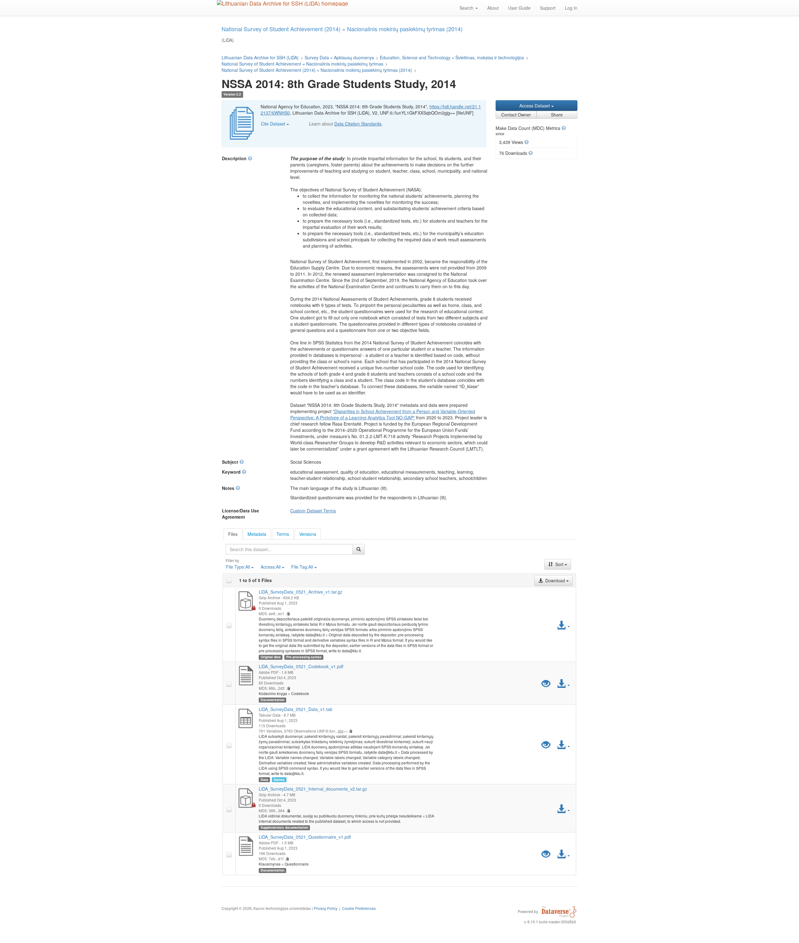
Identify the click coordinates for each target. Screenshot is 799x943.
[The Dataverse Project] (559, 911)
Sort (559, 564)
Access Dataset (535, 105)
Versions (307, 534)
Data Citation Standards (357, 124)
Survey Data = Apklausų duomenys (339, 57)
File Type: (238, 567)
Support (548, 8)
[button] (563, 128)
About (493, 8)
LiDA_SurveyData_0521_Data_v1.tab (295, 709)
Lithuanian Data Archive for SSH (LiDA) (260, 57)
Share (557, 114)
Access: (271, 567)
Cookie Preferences (359, 908)
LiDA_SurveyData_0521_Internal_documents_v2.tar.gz (313, 789)
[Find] (358, 549)
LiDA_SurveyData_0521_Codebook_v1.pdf (301, 666)
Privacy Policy (325, 908)
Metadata (257, 534)
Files (233, 534)
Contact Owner (516, 114)
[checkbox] (229, 580)
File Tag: (302, 567)
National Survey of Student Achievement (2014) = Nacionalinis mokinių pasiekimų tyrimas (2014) (317, 70)
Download (555, 580)
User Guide (519, 8)
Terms (283, 534)
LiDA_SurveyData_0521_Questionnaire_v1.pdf (305, 837)
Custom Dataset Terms (313, 510)
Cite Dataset (274, 124)
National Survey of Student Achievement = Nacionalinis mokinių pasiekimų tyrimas (302, 64)
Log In (571, 8)
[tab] (232, 534)
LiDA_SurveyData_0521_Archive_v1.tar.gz (300, 592)
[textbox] (289, 549)
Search (467, 8)
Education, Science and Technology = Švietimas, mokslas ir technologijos (452, 57)
